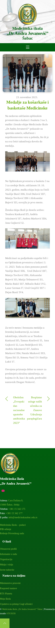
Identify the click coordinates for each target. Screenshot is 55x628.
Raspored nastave (8, 588)
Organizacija (6, 559)
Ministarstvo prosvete (10, 583)
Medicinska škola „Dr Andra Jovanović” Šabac (22, 609)
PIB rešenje (5, 529)
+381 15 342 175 (17, 509)
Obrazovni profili (8, 549)
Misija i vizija (6, 564)
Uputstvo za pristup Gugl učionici (16, 604)
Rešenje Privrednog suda (12, 533)
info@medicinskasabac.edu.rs (23, 517)
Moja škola (5, 598)
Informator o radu (8, 554)
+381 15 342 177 (14, 513)
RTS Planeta (6, 593)
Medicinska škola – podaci (13, 525)
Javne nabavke (7, 569)
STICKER (11, 613)
